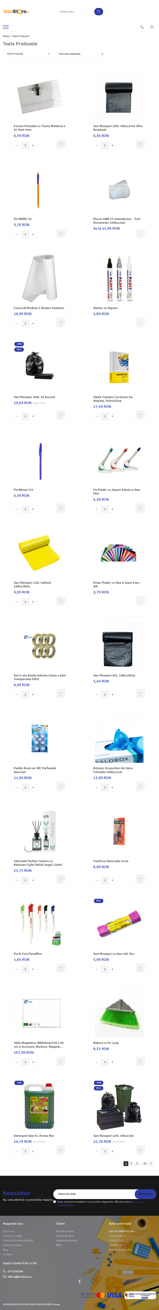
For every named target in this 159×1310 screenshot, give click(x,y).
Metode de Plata (64, 1231)
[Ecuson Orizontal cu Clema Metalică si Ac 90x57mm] (40, 96)
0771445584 (15, 1271)
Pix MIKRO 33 (23, 219)
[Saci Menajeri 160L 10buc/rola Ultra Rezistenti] (119, 96)
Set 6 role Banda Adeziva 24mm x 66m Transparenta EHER (40, 677)
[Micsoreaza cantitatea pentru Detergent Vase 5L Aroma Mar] (18, 1151)
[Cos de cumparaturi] (152, 27)
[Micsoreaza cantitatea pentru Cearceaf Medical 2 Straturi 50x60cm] (18, 323)
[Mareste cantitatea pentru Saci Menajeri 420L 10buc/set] (113, 1151)
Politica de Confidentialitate (18, 1240)
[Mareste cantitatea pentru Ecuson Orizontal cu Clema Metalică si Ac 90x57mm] (33, 145)
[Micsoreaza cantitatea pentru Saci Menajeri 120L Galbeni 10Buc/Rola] (18, 602)
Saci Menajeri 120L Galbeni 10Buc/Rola (32, 584)
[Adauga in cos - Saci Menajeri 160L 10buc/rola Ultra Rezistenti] (140, 144)
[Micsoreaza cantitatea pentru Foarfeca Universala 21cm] (97, 880)
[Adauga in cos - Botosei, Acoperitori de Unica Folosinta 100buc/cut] (140, 786)
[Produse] (6, 28)
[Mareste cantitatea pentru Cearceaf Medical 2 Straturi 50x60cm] (33, 323)
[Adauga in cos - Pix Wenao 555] (61, 508)
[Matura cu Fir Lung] (119, 1013)
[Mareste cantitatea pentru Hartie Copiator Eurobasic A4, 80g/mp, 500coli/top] (113, 416)
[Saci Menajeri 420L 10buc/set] (119, 1106)
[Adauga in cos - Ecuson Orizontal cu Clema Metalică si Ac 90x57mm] (61, 144)
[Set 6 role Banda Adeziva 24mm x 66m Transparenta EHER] (40, 646)
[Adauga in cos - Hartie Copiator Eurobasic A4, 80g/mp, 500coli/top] (140, 415)
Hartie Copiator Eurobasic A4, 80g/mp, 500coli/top (113, 399)
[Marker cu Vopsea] (119, 278)
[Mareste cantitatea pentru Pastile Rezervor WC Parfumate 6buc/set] (33, 787)
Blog (5, 1249)
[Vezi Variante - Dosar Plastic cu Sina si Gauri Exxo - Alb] (140, 601)
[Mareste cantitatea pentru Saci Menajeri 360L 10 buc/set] (33, 416)
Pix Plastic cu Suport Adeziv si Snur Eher (116, 491)
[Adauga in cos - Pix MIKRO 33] (61, 233)
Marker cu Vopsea (105, 308)
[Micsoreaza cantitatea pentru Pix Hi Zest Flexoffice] (18, 969)
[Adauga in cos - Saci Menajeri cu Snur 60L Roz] (140, 968)
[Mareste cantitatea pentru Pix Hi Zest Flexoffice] (33, 969)
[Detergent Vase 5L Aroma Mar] (40, 1106)
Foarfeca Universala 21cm (110, 861)
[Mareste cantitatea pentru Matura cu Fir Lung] (113, 1062)
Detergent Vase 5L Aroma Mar (34, 1136)
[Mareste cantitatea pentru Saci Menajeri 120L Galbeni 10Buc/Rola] (33, 602)
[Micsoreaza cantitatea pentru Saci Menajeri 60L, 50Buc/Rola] (97, 695)
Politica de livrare (12, 1245)
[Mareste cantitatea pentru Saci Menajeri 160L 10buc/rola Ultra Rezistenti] (113, 145)
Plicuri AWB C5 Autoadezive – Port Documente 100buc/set (116, 221)
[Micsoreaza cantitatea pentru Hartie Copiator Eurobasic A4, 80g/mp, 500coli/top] (97, 416)
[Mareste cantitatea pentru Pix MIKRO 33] (33, 234)
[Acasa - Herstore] (26, 11)
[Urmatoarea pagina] (150, 1163)
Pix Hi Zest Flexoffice (28, 954)
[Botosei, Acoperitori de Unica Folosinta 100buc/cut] (119, 739)
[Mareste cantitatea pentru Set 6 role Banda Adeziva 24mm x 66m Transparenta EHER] (33, 695)
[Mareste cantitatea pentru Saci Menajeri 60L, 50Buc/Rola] (113, 695)
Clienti (60, 1224)
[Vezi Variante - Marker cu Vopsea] (140, 322)
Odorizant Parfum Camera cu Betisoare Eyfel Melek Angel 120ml (38, 863)
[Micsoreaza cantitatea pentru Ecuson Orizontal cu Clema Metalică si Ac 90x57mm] (18, 145)
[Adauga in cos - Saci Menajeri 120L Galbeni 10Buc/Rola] (61, 601)
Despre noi (8, 1231)
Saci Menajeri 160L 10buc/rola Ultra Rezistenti (118, 128)
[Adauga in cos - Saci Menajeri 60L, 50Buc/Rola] (140, 694)
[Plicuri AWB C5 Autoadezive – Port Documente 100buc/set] (119, 189)
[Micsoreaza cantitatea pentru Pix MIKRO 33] (18, 234)
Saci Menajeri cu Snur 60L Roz (113, 954)
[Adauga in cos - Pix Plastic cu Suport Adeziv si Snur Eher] (140, 508)
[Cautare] (98, 11)
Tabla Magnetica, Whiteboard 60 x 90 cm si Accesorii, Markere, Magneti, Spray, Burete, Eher (39, 1045)
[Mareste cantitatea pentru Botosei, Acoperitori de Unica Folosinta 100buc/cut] (113, 787)
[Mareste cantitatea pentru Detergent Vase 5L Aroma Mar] (33, 1151)
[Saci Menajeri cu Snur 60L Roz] (119, 924)
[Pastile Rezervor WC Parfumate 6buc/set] (40, 739)
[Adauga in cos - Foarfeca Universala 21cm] (140, 879)
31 (144, 1163)
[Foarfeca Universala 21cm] (119, 831)
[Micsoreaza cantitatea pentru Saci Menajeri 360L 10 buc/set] (18, 416)
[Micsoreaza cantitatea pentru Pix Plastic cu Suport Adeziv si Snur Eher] (97, 509)
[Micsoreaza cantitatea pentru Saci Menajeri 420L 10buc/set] (97, 1151)
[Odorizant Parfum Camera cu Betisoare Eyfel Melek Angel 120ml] (40, 831)
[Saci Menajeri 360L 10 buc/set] (40, 367)
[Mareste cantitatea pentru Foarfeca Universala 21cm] (113, 880)
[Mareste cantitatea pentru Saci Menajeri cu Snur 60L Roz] (113, 969)
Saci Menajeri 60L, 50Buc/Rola (114, 675)
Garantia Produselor (66, 1240)
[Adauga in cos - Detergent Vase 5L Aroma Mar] (61, 1150)
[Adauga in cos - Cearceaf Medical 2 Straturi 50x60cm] (61, 322)
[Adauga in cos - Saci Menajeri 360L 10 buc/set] (61, 415)
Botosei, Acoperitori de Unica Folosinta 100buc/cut (113, 770)
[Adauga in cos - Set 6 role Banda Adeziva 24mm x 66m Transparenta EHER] (61, 694)
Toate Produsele (20, 36)
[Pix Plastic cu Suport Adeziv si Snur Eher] (119, 460)
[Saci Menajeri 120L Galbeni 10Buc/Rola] (40, 553)
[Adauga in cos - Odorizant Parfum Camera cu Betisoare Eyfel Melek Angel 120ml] (61, 879)
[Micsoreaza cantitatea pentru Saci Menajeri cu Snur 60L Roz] (97, 969)
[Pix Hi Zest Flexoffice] (40, 924)
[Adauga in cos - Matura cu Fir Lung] (140, 1061)
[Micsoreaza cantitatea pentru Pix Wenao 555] (18, 509)
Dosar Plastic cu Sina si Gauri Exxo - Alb (117, 584)
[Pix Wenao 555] (40, 460)
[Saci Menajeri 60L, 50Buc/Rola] (119, 646)
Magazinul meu (13, 1224)
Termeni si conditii (12, 1236)
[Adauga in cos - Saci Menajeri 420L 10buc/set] (140, 1150)
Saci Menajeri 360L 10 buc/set (34, 397)
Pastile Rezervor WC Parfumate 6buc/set (35, 770)
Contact (7, 1254)
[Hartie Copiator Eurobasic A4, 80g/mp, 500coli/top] (119, 367)
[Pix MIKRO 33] (40, 189)
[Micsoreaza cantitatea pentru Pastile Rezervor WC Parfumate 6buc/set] (18, 787)
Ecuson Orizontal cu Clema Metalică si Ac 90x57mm (39, 128)
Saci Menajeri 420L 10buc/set (113, 1136)
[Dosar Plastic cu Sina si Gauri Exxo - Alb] (119, 553)
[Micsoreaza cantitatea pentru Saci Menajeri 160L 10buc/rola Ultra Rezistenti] (97, 145)
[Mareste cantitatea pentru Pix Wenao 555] (33, 509)
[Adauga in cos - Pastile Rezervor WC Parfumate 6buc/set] (61, 786)
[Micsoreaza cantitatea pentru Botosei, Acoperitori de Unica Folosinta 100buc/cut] (97, 787)
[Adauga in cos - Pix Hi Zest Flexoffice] (61, 968)
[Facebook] (79, 1281)
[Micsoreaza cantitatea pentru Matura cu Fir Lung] (97, 1062)
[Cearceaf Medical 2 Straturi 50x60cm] (40, 278)
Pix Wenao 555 (24, 490)
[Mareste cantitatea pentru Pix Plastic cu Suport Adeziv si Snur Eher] (113, 509)
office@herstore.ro (19, 1277)
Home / (7, 36)
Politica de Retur (64, 1236)
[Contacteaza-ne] (142, 27)
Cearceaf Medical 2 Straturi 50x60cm (39, 308)
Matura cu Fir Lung (105, 1043)
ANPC (59, 1245)
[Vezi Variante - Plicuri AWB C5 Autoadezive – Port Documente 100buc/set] (140, 233)
